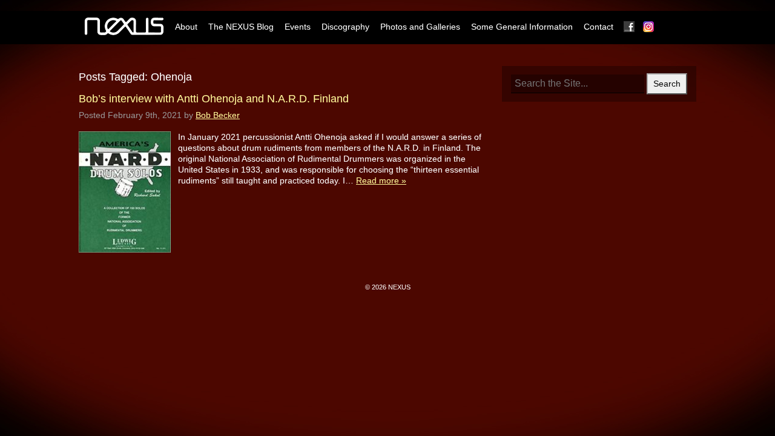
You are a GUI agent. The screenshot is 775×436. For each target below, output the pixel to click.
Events (298, 26)
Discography (345, 26)
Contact (598, 26)
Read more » (381, 180)
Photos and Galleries (420, 26)
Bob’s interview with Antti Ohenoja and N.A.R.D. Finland (214, 99)
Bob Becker (218, 115)
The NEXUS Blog (241, 26)
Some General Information (522, 26)
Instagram (649, 27)
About (186, 26)
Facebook (630, 27)
